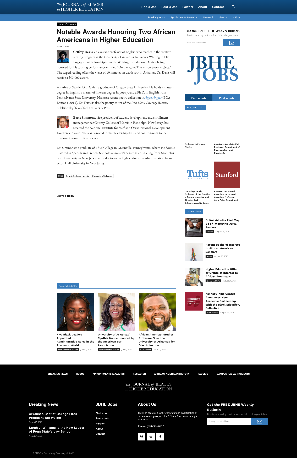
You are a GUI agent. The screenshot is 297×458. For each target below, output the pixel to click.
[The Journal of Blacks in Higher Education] (80, 7)
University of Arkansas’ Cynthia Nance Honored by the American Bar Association (116, 340)
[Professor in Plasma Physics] (198, 127)
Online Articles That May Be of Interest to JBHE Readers (222, 223)
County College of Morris (77, 176)
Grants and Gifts (213, 281)
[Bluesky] (141, 436)
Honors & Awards (67, 24)
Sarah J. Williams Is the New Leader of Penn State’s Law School (57, 429)
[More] (143, 183)
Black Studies (145, 349)
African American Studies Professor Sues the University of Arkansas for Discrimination (157, 340)
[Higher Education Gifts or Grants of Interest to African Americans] (194, 277)
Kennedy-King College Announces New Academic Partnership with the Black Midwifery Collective (223, 301)
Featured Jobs (195, 107)
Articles (210, 231)
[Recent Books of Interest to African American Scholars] (194, 252)
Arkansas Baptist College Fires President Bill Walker (53, 416)
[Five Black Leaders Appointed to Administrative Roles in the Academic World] (75, 312)
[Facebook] (160, 436)
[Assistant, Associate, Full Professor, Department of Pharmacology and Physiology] (227, 127)
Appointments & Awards (68, 349)
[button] (233, 7)
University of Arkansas (102, 176)
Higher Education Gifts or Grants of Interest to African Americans (222, 273)
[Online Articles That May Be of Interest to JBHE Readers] (194, 227)
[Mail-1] (151, 436)
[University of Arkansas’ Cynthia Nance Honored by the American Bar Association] (116, 312)
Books (209, 256)
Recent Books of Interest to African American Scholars (223, 248)
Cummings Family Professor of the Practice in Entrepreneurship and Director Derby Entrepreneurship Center (197, 197)
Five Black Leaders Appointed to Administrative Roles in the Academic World (75, 340)
